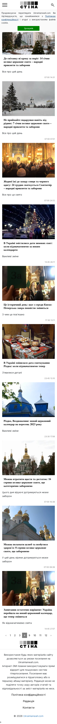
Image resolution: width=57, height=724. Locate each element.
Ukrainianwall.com (33, 716)
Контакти (28, 707)
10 (34, 635)
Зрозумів (28, 28)
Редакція (28, 701)
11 (40, 635)
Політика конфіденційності (28, 694)
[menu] (4, 5)
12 (46, 635)
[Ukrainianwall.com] (29, 4)
